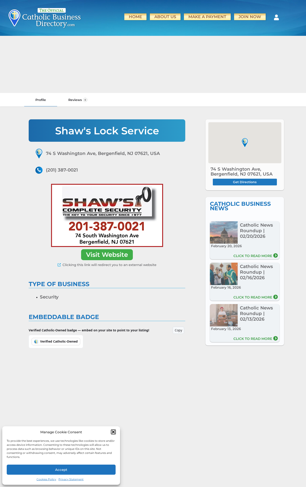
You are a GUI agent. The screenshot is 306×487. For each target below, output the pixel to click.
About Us (165, 16)
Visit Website (107, 254)
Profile (40, 100)
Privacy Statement (71, 479)
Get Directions (244, 182)
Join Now (250, 16)
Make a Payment (207, 16)
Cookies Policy (46, 479)
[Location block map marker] (245, 142)
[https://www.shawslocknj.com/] (107, 215)
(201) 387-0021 (62, 170)
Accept (61, 470)
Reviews (77, 100)
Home (135, 16)
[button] (113, 432)
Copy (178, 330)
